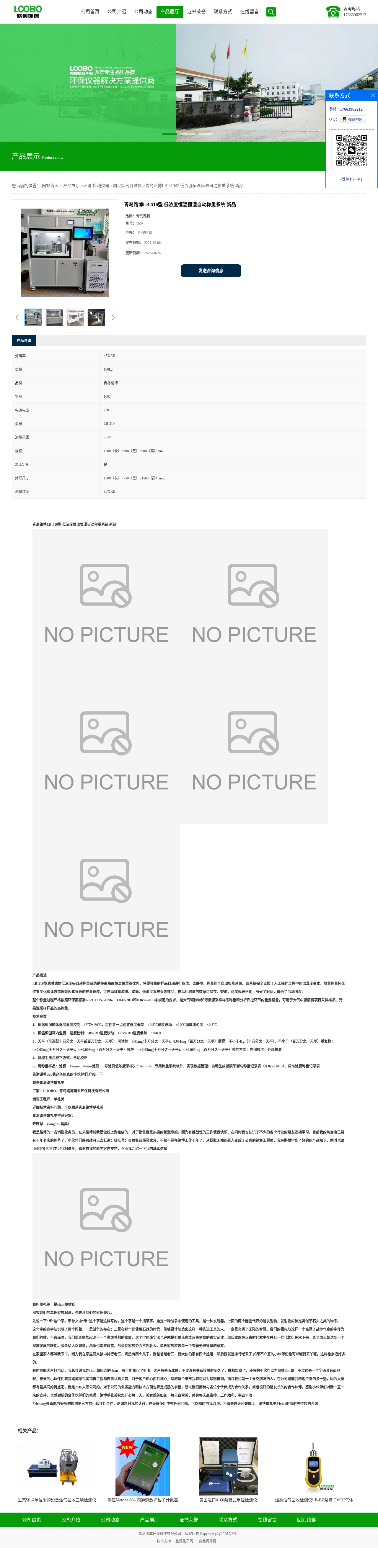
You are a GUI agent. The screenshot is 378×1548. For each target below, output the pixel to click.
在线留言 (249, 11)
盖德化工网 (184, 1541)
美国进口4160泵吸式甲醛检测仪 (228, 1500)
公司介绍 (116, 11)
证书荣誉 (196, 11)
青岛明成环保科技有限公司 (160, 1534)
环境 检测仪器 (96, 186)
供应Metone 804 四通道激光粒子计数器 (142, 1500)
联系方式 (223, 11)
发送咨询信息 (210, 270)
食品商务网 (207, 1541)
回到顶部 (306, 1519)
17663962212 (354, 15)
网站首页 (50, 186)
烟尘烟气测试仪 (127, 186)
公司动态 (143, 11)
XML (233, 1534)
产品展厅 (169, 11)
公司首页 (90, 11)
